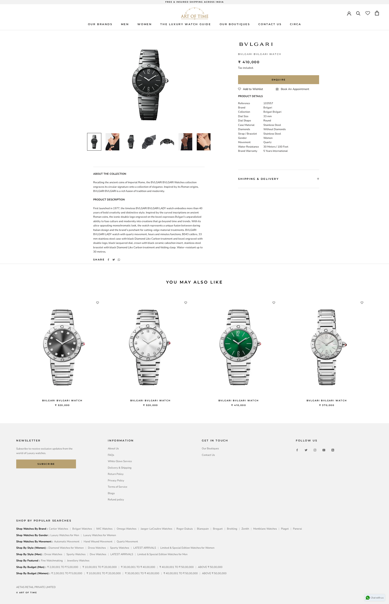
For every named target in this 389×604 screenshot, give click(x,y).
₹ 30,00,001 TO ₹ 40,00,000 (138, 567)
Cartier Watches (58, 529)
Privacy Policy (116, 480)
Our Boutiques (210, 448)
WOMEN (144, 24)
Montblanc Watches (265, 529)
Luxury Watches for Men (64, 535)
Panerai (297, 529)
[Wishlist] (367, 13)
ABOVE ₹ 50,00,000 (210, 567)
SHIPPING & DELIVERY (258, 178)
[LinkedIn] (332, 450)
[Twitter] (113, 259)
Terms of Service (117, 487)
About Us (113, 448)
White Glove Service (120, 461)
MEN (125, 24)
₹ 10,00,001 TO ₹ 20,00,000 (99, 567)
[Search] (358, 13)
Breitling (232, 529)
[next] (376, 348)
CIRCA (295, 24)
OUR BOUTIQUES (235, 24)
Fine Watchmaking (52, 560)
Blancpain (203, 529)
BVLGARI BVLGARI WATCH (62, 400)
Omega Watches (126, 529)
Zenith (245, 529)
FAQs (111, 455)
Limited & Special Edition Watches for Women (187, 548)
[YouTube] (324, 450)
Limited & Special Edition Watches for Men (162, 554)
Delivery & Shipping (119, 468)
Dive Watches (98, 554)
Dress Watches (97, 548)
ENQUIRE (278, 79)
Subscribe (46, 464)
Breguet (218, 529)
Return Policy (116, 474)
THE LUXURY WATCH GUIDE (185, 24)
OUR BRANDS (100, 24)
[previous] (12, 348)
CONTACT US (269, 24)
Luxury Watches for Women (99, 535)
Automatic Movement (66, 541)
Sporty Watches (119, 548)
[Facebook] (108, 259)
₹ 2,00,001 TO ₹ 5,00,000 (62, 567)
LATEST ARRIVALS (144, 548)
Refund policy (116, 499)
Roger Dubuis (184, 529)
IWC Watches (104, 529)
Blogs (111, 493)
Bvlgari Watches (82, 529)
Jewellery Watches (78, 560)
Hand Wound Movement (98, 541)
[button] (250, 89)
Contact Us (208, 455)
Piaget (285, 529)
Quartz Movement (127, 541)
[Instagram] (315, 450)
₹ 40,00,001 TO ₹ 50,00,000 (176, 567)
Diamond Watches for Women (66, 548)
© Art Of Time (26, 592)
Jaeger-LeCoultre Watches (156, 529)
